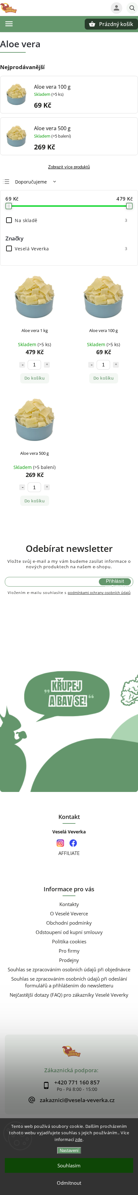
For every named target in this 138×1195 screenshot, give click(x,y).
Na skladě (71, 220)
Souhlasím (69, 1165)
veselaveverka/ (60, 843)
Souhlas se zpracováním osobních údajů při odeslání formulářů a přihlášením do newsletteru (69, 982)
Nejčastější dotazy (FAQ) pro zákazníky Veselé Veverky (69, 995)
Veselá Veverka (71, 249)
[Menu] (9, 24)
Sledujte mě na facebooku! (73, 843)
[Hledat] (132, 8)
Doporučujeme (31, 182)
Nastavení (69, 1150)
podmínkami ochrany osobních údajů (99, 592)
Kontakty (69, 904)
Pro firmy (69, 951)
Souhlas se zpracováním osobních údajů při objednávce (69, 969)
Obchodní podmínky (69, 923)
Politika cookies (69, 941)
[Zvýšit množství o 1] (47, 365)
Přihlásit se (114, 581)
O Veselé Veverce (69, 913)
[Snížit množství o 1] (22, 365)
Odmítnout (69, 1183)
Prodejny (69, 960)
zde (78, 1139)
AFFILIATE (69, 853)
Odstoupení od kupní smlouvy (69, 932)
